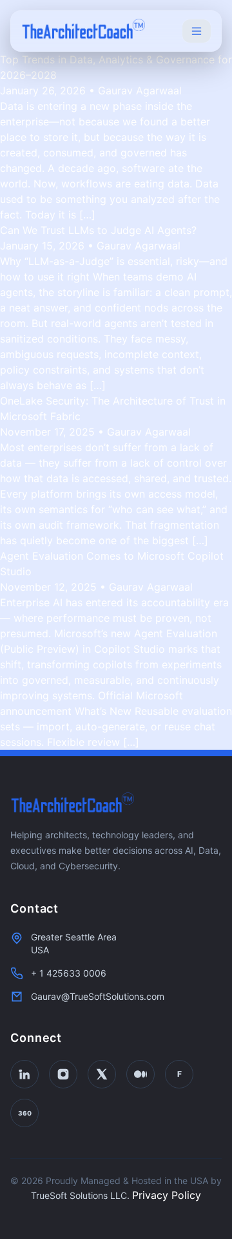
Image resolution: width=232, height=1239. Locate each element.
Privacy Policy (166, 1195)
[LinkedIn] (24, 1074)
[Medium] (140, 1074)
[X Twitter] (102, 1074)
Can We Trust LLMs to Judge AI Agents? (98, 230)
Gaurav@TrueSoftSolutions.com (97, 996)
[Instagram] (63, 1074)
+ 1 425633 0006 (68, 973)
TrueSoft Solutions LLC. (80, 1195)
